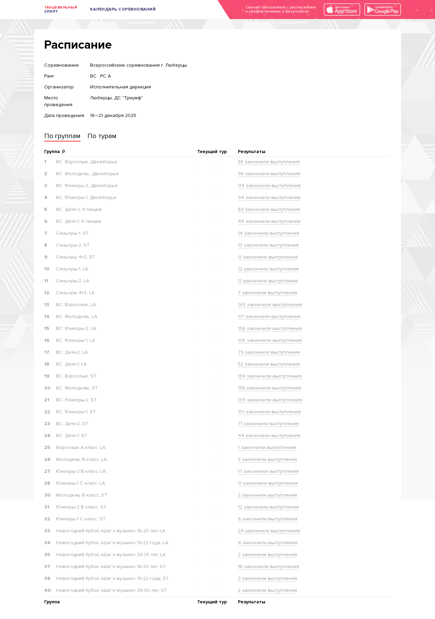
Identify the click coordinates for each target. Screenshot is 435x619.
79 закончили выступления (269, 352)
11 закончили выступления (268, 257)
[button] (62, 137)
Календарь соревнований (123, 9)
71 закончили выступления (268, 423)
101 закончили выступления (269, 412)
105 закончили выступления (270, 340)
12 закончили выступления (268, 269)
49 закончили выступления (269, 221)
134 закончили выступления (270, 376)
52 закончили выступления (269, 364)
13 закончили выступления (268, 245)
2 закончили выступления (267, 495)
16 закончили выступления (268, 566)
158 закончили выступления (269, 388)
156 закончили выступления (270, 328)
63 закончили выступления (269, 209)
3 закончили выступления (267, 459)
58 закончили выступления (269, 162)
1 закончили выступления (267, 447)
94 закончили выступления (269, 197)
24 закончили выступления (269, 531)
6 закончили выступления (267, 519)
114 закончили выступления (269, 185)
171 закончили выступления (269, 316)
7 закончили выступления (267, 293)
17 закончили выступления (268, 471)
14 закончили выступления (268, 233)
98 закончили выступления (269, 174)
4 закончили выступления (267, 543)
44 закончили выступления (269, 435)
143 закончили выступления (270, 304)
